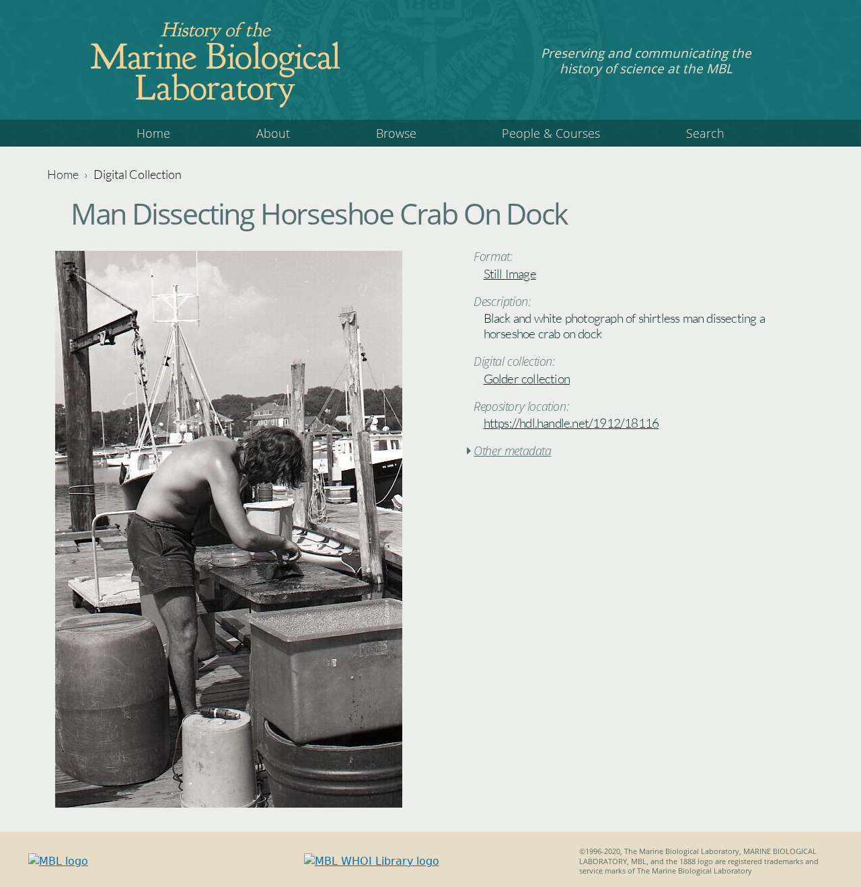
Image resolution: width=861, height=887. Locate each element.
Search (705, 133)
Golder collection (527, 379)
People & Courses (551, 133)
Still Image (510, 274)
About (273, 133)
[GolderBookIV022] (228, 804)
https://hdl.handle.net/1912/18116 (571, 423)
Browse (396, 133)
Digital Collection (137, 174)
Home (153, 133)
